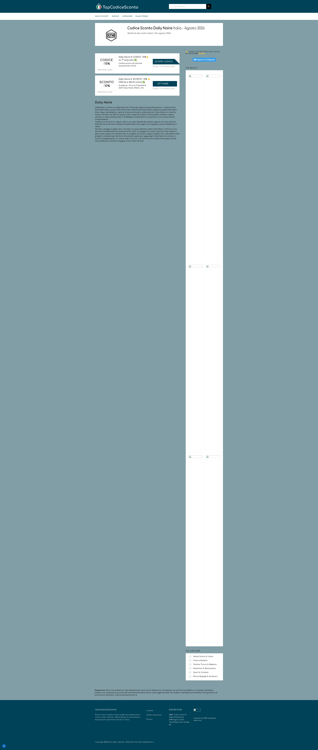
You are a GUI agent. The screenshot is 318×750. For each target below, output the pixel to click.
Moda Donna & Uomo (201, 656)
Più (142, 88)
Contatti (149, 710)
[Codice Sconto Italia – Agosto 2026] (117, 7)
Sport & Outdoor (199, 672)
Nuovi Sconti (102, 16)
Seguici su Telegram (205, 59)
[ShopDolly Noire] (111, 35)
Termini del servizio (154, 715)
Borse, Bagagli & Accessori (203, 676)
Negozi (115, 16)
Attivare (163, 84)
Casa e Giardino (198, 660)
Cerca (208, 6)
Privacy (149, 719)
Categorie (127, 16)
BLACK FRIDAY (142, 16)
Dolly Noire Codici (105, 70)
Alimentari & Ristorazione (202, 668)
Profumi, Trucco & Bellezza (203, 664)
